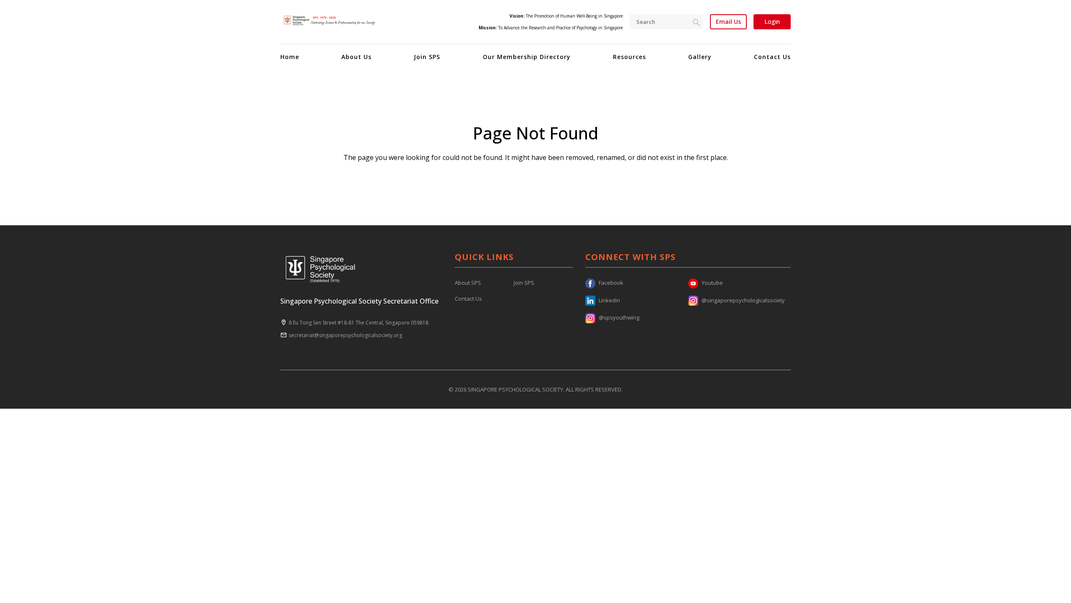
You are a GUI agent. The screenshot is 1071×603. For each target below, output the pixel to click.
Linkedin (609, 300)
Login (772, 22)
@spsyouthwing (619, 317)
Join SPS (427, 57)
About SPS (468, 282)
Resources (629, 57)
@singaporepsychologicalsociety (743, 300)
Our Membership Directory (527, 57)
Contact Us (772, 57)
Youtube (712, 282)
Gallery (700, 57)
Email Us (728, 22)
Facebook (611, 282)
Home (289, 57)
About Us (356, 57)
